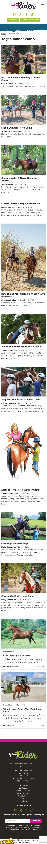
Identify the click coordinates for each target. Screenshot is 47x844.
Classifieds (23, 776)
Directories (23, 773)
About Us (23, 785)
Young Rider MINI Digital (23, 778)
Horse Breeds (8, 651)
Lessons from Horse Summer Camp (20, 489)
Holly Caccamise (8, 547)
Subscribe (12, 20)
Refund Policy (23, 801)
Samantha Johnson (10, 666)
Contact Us (23, 788)
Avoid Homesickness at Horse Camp (21, 346)
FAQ (23, 798)
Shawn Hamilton (8, 84)
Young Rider (6, 131)
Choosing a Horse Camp (14, 543)
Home (3, 34)
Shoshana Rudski (8, 300)
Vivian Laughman (9, 350)
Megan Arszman (8, 207)
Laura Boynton (9, 725)
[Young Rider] (23, 5)
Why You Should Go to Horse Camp (20, 399)
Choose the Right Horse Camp (17, 596)
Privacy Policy (24, 796)
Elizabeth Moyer (8, 403)
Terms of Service (23, 793)
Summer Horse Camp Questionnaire (21, 203)
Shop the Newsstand (23, 770)
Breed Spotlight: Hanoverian (17, 655)
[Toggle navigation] (43, 3)
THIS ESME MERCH (30, 20)
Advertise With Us (23, 791)
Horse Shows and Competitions (15, 705)
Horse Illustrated (23, 781)
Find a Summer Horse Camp (16, 127)
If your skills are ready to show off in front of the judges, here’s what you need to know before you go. (23, 718)
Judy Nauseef (7, 184)
